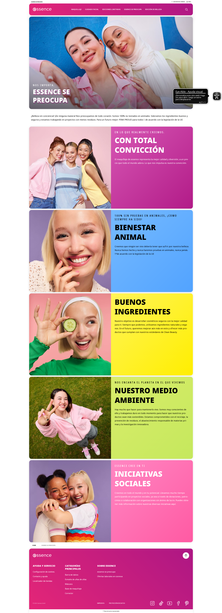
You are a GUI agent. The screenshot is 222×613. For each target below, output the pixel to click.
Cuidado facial (92, 9)
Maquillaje (76, 9)
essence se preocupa (133, 9)
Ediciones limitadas (111, 9)
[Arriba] (186, 555)
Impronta (100, 603)
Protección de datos (117, 603)
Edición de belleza (153, 9)
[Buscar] (186, 9)
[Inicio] (42, 9)
